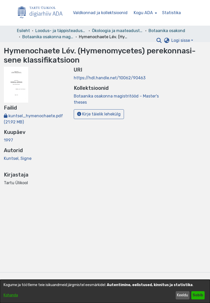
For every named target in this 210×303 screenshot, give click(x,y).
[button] (159, 40)
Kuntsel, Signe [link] (18, 158)
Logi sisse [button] (181, 40)
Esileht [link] (23, 30)
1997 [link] (8, 140)
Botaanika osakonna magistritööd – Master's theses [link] (48, 36)
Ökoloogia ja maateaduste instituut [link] (117, 30)
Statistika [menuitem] (171, 12)
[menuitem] (145, 13)
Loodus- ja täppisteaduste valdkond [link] (61, 30)
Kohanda (11, 295)
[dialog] (105, 291)
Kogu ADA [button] (143, 12)
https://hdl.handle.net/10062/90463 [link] (109, 77)
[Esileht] (42, 13)
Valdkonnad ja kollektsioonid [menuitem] (100, 12)
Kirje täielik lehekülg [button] (101, 114)
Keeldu (182, 295)
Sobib (198, 295)
